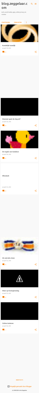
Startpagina (6, 22)
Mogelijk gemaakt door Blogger (21, 386)
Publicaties (18, 22)
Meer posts (19, 380)
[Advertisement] (19, 76)
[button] (35, 52)
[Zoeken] (32, 4)
